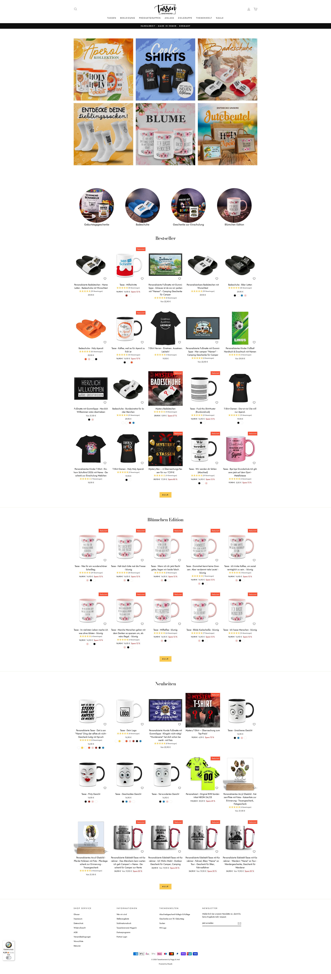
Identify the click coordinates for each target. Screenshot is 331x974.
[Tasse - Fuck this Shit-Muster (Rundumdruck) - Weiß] (204, 423)
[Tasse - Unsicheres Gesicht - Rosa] (242, 738)
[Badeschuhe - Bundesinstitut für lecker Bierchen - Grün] (126, 423)
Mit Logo (162, 928)
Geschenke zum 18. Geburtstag (171, 918)
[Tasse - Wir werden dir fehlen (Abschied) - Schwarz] (199, 483)
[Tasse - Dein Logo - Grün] (123, 741)
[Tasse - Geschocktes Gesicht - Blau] (126, 801)
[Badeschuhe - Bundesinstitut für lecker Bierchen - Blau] (133, 423)
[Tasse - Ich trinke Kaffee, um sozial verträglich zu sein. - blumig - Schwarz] (240, 580)
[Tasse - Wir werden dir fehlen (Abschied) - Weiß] (203, 483)
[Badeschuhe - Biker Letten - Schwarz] (235, 295)
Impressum (78, 918)
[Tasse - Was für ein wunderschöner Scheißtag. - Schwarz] (91, 580)
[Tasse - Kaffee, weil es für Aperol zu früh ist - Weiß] (128, 362)
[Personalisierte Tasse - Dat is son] (78, 748)
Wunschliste (78, 941)
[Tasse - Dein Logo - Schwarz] (137, 741)
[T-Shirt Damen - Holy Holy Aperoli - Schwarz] (126, 480)
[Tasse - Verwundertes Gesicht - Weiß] (171, 801)
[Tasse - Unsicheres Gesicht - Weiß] (245, 738)
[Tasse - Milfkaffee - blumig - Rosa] (162, 640)
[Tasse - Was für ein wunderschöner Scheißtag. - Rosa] (87, 580)
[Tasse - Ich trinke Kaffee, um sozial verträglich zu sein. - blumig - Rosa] (236, 580)
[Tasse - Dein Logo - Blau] (140, 741)
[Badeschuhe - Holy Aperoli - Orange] (85, 359)
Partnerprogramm (123, 932)
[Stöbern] (227, 134)
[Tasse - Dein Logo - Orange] (126, 741)
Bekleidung (127, 18)
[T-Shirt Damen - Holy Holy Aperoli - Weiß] (130, 480)
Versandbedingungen (82, 936)
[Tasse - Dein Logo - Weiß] (116, 741)
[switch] (8, 957)
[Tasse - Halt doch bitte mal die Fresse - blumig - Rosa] (124, 580)
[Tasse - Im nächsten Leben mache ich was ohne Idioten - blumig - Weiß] (91, 644)
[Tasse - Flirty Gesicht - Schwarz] (85, 801)
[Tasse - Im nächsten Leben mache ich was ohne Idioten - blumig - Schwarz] (94, 644)
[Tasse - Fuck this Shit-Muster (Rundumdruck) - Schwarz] (201, 423)
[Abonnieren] (239, 923)
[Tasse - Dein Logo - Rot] (133, 741)
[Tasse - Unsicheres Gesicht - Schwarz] (235, 738)
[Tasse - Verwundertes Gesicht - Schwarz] (160, 801)
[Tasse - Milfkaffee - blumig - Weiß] (169, 640)
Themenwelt (204, 18)
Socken (162, 923)
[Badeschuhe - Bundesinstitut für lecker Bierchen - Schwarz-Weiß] (123, 423)
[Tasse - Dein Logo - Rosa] (130, 741)
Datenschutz (78, 923)
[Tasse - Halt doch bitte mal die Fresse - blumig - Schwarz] (128, 580)
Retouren (77, 945)
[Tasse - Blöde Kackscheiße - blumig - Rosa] (199, 640)
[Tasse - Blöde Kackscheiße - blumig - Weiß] (206, 640)
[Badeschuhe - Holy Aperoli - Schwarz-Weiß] (92, 359)
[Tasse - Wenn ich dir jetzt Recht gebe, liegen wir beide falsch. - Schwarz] (165, 580)
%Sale (220, 18)
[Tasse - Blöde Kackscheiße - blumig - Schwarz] (203, 640)
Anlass (169, 18)
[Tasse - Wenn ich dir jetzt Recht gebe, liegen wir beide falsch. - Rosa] (162, 580)
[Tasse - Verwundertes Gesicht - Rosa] (167, 801)
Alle (165, 495)
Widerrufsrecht (79, 928)
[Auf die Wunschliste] (105, 278)
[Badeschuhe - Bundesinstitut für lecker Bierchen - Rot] (130, 423)
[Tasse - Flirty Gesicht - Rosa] (92, 801)
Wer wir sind (122, 914)
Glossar (77, 914)
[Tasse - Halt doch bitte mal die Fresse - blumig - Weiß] (131, 580)
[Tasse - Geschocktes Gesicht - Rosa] (130, 801)
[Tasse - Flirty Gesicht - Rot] (89, 801)
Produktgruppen (150, 18)
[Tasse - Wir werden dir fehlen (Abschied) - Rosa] (206, 483)
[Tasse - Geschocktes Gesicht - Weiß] (133, 801)
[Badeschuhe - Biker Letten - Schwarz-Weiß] (238, 295)
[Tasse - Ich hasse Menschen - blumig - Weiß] (243, 640)
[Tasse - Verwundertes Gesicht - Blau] (164, 801)
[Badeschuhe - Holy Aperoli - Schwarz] (96, 359)
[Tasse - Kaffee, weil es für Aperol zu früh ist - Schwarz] (124, 362)
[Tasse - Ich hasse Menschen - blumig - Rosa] (236, 640)
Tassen (111, 18)
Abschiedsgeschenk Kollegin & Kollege (174, 914)
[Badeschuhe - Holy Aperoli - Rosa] (89, 359)
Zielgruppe (185, 18)
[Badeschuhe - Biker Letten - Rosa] (245, 295)
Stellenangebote (123, 918)
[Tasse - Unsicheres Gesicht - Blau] (238, 738)
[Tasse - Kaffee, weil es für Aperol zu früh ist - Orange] (131, 362)
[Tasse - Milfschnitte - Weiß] (130, 295)
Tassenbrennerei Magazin (127, 928)
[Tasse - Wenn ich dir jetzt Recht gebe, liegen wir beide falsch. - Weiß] (169, 580)
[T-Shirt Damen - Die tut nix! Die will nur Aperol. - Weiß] (242, 423)
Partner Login (122, 936)
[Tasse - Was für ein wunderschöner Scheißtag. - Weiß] (94, 580)
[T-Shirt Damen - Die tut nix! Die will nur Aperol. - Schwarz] (238, 423)
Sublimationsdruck (124, 923)
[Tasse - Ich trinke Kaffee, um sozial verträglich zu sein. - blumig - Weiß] (243, 580)
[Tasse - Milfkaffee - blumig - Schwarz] (165, 640)
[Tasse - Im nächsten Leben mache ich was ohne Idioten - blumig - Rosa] (87, 644)
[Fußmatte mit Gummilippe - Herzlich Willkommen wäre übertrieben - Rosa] (92, 419)
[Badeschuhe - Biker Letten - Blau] (242, 295)
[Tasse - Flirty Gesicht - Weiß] (96, 801)
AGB (75, 932)
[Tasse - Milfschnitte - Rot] (126, 295)
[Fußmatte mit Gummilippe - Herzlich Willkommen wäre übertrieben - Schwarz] (89, 419)
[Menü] (13, 941)
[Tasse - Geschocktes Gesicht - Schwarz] (123, 801)
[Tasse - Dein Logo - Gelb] (119, 741)
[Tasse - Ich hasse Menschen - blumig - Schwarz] (240, 640)
